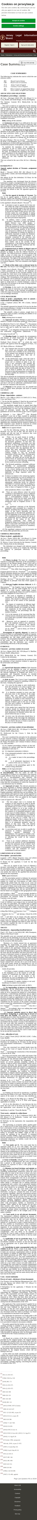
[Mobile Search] (34, 51)
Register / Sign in (9, 45)
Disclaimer (17, 1501)
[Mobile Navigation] (3, 51)
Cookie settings (18, 26)
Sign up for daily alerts (27, 45)
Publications (9, 55)
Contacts (17, 1493)
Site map (17, 1514)
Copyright (17, 1497)
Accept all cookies (18, 21)
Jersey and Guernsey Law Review (23, 55)
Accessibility (17, 1489)
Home (2, 55)
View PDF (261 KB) (28, 63)
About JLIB (17, 1485)
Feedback (17, 1506)
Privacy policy (17, 1510)
